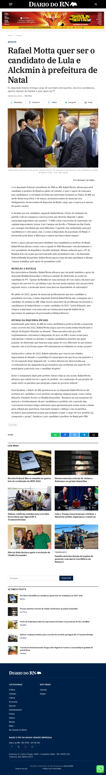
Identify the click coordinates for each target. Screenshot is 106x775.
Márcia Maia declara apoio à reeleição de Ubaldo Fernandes (29, 554)
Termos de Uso (21, 768)
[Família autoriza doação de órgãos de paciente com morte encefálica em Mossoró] (76, 537)
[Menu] (10, 4)
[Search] (95, 4)
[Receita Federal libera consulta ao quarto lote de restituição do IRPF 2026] (29, 462)
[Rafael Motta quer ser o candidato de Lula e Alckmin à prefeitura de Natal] (53, 138)
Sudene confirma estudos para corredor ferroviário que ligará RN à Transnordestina (28, 517)
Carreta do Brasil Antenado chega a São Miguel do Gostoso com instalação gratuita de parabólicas (56, 648)
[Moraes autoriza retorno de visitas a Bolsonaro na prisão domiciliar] (76, 462)
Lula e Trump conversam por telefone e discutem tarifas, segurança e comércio (75, 515)
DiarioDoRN (68, 766)
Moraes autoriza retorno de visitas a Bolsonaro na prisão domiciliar (74, 479)
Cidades (23, 625)
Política (28, 96)
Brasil (22, 599)
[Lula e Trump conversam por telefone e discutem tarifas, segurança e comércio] (76, 498)
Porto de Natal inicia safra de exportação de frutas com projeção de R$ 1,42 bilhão (55, 622)
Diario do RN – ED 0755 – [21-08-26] (24, 743)
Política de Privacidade (52, 768)
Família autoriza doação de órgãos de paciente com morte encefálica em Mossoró (74, 559)
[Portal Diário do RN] (53, 4)
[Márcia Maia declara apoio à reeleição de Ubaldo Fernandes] (29, 537)
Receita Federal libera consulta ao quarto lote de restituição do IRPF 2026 (29, 479)
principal (13, 425)
